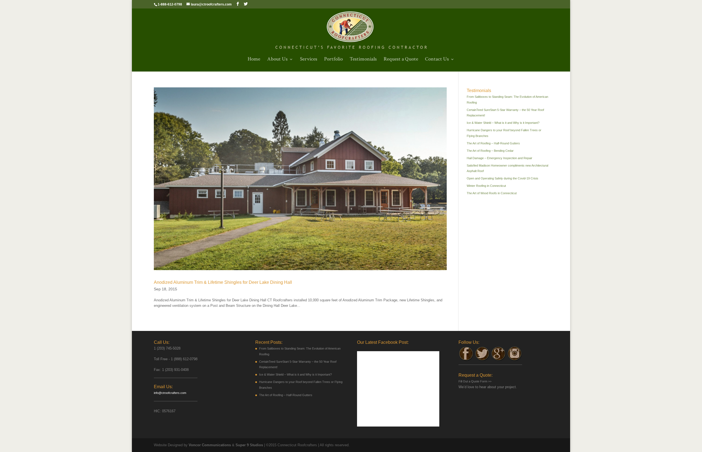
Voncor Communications (210, 445)
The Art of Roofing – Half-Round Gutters (493, 143)
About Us (277, 59)
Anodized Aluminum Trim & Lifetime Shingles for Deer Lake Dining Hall (223, 282)
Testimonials (363, 59)
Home (254, 59)
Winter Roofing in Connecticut (486, 185)
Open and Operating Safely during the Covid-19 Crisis (502, 178)
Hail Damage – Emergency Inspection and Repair (499, 158)
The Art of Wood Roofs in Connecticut (492, 193)
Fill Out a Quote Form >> (474, 381)
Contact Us (437, 59)
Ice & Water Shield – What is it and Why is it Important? (503, 122)
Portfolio (333, 59)
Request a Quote (401, 59)
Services (308, 59)
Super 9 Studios (249, 445)
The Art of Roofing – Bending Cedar (490, 150)
